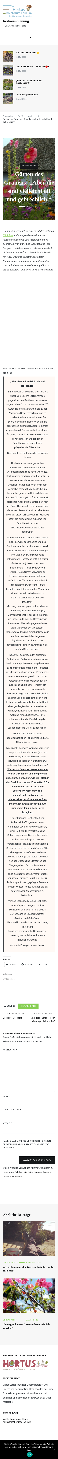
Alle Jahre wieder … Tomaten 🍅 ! (32, 66)
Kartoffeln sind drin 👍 (27, 52)
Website (7, 1123)
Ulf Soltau (8, 235)
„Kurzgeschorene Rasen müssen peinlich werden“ (43, 1017)
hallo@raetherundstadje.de (17, 1422)
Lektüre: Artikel (29, 165)
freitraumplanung (16, 21)
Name (6, 1096)
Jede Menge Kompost (27, 94)
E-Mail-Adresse (12, 1110)
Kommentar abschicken (37, 1160)
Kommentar (10, 1050)
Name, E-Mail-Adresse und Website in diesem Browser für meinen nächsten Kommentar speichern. (27, 1144)
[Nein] (54, 1449)
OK (29, 1454)
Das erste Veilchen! (14, 1016)
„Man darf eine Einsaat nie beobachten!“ (29, 81)
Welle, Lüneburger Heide (15, 1419)
